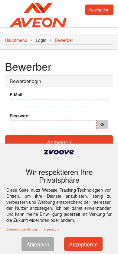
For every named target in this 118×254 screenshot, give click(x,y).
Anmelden (59, 142)
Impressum (51, 229)
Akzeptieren (83, 244)
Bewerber (64, 40)
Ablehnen (37, 244)
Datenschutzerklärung (21, 229)
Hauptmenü (16, 40)
